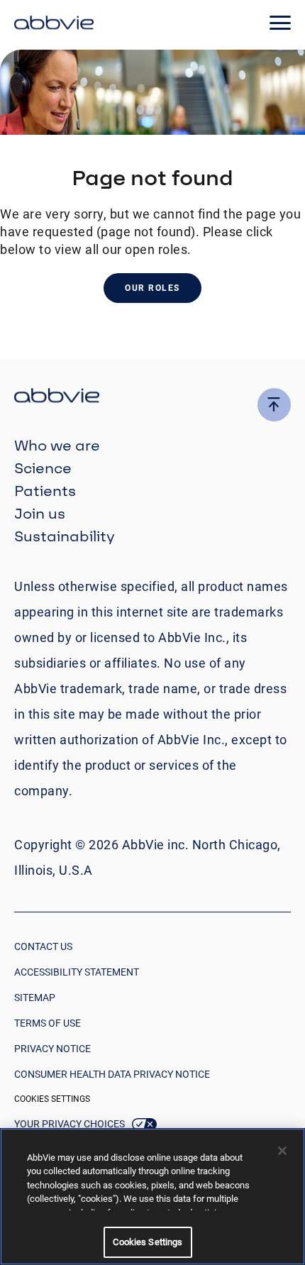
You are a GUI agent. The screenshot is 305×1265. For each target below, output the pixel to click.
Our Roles (152, 288)
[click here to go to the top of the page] (274, 404)
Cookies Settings (52, 1099)
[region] (152, 1196)
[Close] (282, 1150)
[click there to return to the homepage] (152, 397)
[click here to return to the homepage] (54, 25)
